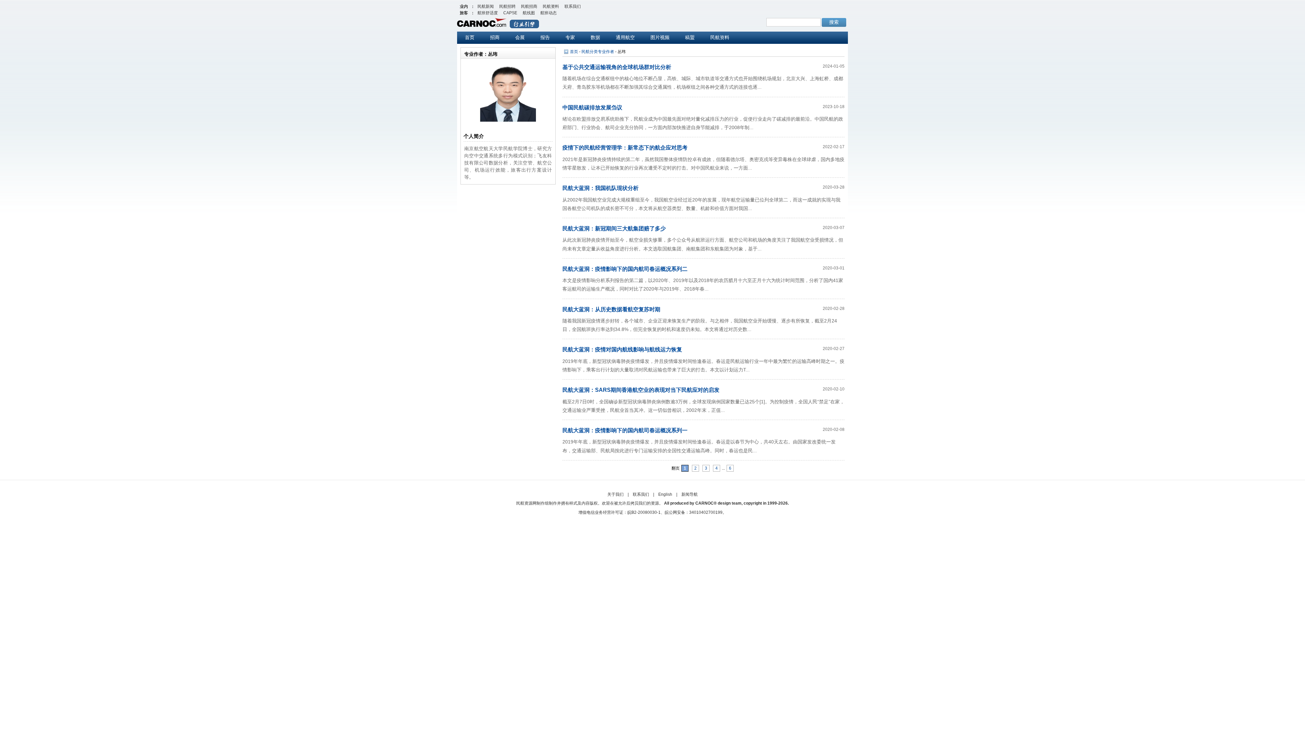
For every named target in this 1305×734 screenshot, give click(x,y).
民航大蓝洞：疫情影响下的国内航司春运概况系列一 (625, 430)
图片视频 (659, 37)
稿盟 (690, 37)
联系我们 (572, 6)
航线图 (529, 13)
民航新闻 (485, 6)
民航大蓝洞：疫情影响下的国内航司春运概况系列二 (625, 269)
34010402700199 (706, 512)
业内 (464, 6)
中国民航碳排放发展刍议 (592, 107)
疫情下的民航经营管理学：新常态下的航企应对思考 (625, 148)
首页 (469, 37)
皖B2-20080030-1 (644, 512)
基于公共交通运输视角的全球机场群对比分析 (616, 67)
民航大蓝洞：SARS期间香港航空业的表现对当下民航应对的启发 (640, 390)
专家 (570, 37)
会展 (520, 37)
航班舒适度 (487, 13)
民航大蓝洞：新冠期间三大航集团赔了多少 (614, 228)
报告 (545, 37)
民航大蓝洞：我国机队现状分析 (600, 188)
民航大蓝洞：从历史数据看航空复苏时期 (611, 309)
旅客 (464, 13)
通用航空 (625, 37)
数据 (595, 37)
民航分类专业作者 (597, 51)
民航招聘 (507, 6)
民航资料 (551, 6)
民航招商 (529, 6)
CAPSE (510, 13)
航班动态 (548, 13)
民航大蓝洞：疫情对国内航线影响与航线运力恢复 (622, 349)
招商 (495, 37)
